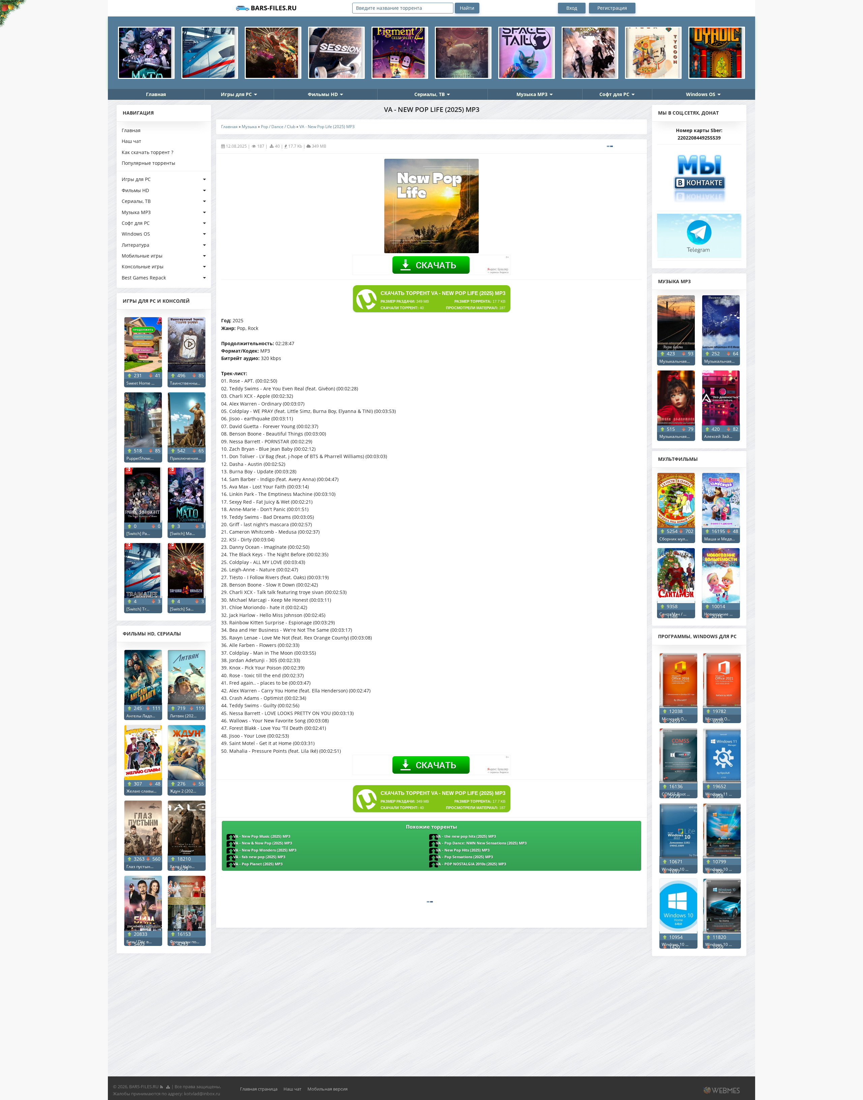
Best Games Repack (144, 277)
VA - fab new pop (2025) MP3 (259, 857)
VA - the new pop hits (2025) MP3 (466, 836)
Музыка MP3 (531, 94)
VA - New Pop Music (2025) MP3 (261, 836)
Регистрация (612, 8)
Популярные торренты (148, 163)
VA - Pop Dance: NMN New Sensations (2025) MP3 (481, 843)
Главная (156, 94)
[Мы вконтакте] (699, 176)
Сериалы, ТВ (429, 94)
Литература (135, 245)
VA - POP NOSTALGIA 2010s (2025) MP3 (471, 864)
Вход (571, 8)
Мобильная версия (327, 1089)
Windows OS (700, 94)
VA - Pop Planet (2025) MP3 (257, 864)
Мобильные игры (142, 255)
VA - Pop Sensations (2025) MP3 (464, 857)
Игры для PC (236, 94)
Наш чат (131, 141)
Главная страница (258, 1089)
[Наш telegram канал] (699, 234)
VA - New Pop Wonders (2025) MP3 (264, 850)
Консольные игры (142, 266)
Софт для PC (614, 94)
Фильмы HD (323, 94)
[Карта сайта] (168, 1086)
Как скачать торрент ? (147, 152)
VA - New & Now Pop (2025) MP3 (262, 843)
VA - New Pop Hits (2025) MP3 (462, 850)
